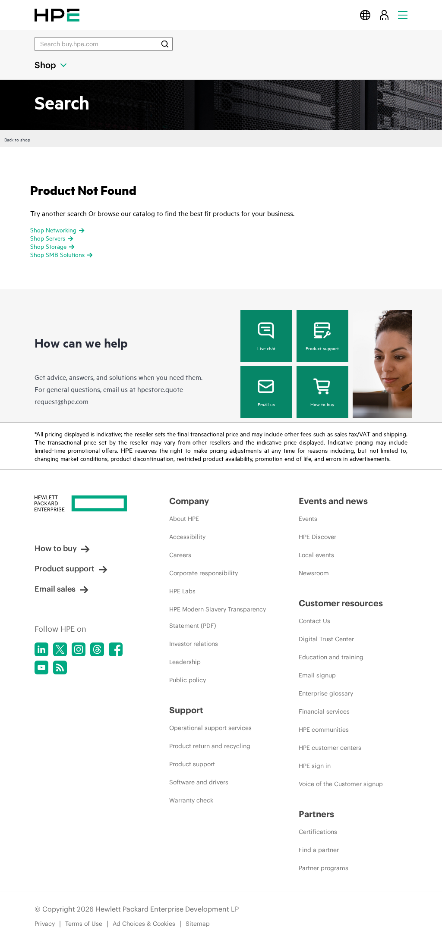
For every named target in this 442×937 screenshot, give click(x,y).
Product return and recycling (209, 746)
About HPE (184, 519)
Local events (316, 555)
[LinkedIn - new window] (41, 649)
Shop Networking (53, 230)
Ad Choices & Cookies (144, 924)
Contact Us (314, 621)
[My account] (384, 15)
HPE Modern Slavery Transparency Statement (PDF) (217, 617)
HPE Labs (182, 591)
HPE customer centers (330, 748)
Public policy (187, 680)
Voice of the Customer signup (341, 784)
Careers (180, 555)
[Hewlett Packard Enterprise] (57, 15)
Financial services (324, 711)
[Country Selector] (365, 15)
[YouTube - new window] (41, 667)
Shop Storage (48, 246)
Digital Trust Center (326, 639)
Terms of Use (83, 924)
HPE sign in (315, 766)
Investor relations (193, 644)
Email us (266, 404)
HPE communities (324, 729)
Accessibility (187, 537)
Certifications (318, 832)
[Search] (165, 44)
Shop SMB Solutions (57, 254)
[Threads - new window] (97, 649)
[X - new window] (60, 649)
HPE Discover (317, 537)
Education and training (331, 657)
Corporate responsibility (203, 573)
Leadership (185, 662)
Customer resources (341, 603)
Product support (322, 348)
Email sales (55, 589)
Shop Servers (47, 238)
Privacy (45, 924)
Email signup (317, 675)
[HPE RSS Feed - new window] (60, 667)
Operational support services (210, 728)
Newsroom (314, 573)
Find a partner (319, 850)
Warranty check (191, 800)
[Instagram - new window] (78, 649)
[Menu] (402, 15)
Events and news (333, 500)
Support (186, 710)
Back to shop (17, 139)
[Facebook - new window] (116, 649)
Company (189, 500)
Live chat (266, 348)
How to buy (322, 404)
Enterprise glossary (326, 693)
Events (308, 519)
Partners (316, 814)
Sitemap (198, 924)
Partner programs (323, 868)
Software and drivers (198, 782)
